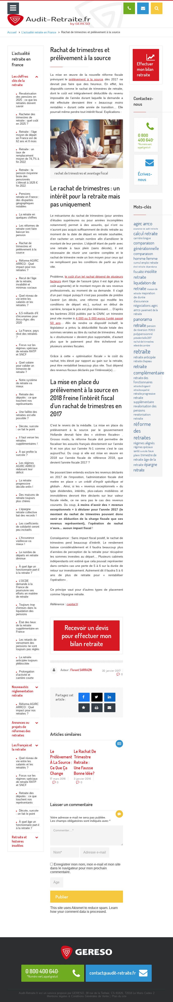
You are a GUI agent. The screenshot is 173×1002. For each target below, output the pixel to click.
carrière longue (142, 238)
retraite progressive (144, 393)
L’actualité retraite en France (21, 58)
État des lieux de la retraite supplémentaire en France (27, 627)
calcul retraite (146, 233)
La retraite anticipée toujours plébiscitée (27, 660)
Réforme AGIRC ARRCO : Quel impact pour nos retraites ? (27, 265)
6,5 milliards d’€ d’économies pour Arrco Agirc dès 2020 (27, 318)
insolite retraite (145, 274)
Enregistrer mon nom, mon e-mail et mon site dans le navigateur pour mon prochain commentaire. (85, 868)
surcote (143, 451)
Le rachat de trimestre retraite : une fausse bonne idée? (85, 762)
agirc (138, 223)
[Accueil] (49, 16)
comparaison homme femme (146, 256)
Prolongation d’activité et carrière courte (25, 674)
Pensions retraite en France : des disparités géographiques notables (27, 200)
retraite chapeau (143, 361)
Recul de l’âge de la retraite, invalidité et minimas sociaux (26, 283)
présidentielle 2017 (142, 337)
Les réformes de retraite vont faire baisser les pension (27, 230)
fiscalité (139, 271)
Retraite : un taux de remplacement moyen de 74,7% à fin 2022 (27, 155)
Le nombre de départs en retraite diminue (27, 555)
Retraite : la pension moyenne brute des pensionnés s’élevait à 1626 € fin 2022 (27, 177)
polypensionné (143, 334)
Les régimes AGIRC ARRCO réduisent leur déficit (25, 467)
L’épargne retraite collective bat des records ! (26, 512)
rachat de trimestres (144, 341)
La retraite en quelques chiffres (26, 216)
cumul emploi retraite (146, 262)
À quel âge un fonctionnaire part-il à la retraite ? (27, 569)
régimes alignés (144, 443)
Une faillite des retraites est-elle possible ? (26, 415)
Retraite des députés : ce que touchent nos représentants (26, 399)
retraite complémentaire (149, 369)
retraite (142, 351)
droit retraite (139, 266)
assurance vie (139, 228)
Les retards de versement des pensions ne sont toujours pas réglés (27, 644)
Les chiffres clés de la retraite (20, 80)
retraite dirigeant (142, 386)
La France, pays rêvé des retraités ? (27, 334)
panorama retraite (143, 322)
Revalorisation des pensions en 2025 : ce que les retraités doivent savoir (26, 100)
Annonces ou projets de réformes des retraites (21, 728)
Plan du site (119, 996)
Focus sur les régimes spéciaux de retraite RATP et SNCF (27, 349)
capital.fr (72, 604)
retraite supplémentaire (144, 400)
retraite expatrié (141, 390)
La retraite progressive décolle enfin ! (24, 483)
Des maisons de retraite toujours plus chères (27, 498)
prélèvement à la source (86, 79)
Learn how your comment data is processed (84, 909)
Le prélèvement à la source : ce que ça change (61, 762)
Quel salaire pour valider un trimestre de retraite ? (25, 367)
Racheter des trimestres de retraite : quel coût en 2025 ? (27, 119)
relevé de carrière (142, 345)
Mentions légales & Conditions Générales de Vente (78, 996)
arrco (147, 223)
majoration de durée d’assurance (144, 297)
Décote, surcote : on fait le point (27, 428)
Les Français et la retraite (22, 747)
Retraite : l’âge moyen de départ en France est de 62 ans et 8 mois (26, 136)
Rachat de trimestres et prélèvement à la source (26, 248)
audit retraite (152, 228)
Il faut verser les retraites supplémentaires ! (27, 440)
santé (136, 451)
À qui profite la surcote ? (26, 453)
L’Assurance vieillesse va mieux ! (25, 541)
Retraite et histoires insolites (19, 841)
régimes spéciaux (143, 447)
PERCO (151, 330)
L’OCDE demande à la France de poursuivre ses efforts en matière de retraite (27, 588)
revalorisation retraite (142, 416)
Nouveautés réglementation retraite (22, 691)
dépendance (151, 266)
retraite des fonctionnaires (143, 380)
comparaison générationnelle (146, 245)
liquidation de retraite (145, 285)
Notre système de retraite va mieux (26, 383)
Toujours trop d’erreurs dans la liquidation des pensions (26, 609)
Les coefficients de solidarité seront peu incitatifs (27, 526)
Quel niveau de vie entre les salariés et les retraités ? (26, 300)
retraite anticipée (144, 357)
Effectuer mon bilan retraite (145, 69)
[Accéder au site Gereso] (86, 952)
